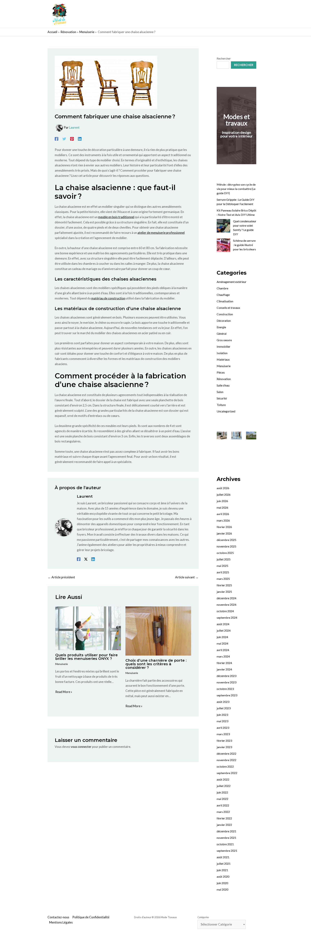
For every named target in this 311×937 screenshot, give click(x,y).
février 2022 (224, 818)
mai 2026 (222, 507)
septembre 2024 (227, 617)
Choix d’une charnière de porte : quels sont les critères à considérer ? (156, 664)
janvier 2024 (224, 669)
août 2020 (223, 876)
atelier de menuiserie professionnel (161, 233)
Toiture (221, 404)
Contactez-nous (58, 917)
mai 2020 (222, 889)
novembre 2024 (226, 604)
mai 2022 (222, 798)
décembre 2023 (226, 675)
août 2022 (223, 779)
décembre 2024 (226, 598)
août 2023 (223, 701)
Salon (220, 392)
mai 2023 (222, 721)
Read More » (63, 692)
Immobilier (223, 346)
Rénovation (224, 379)
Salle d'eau (223, 385)
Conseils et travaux (228, 307)
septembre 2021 (227, 850)
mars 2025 (223, 578)
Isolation (222, 353)
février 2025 (224, 585)
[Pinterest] (72, 139)
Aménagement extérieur (231, 281)
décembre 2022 (226, 753)
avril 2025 (223, 572)
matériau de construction (108, 298)
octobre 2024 (225, 611)
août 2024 (223, 624)
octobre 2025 (225, 552)
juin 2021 (222, 870)
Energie (221, 327)
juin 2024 (222, 637)
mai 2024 (222, 643)
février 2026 (224, 527)
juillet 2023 (224, 708)
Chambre (222, 288)
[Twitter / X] (86, 559)
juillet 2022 (224, 786)
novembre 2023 (226, 682)
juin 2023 (222, 714)
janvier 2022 (224, 824)
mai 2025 (222, 565)
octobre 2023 (225, 688)
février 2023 (224, 740)
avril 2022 (223, 805)
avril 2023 (223, 727)
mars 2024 (223, 656)
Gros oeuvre (224, 340)
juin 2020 (222, 883)
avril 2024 (223, 650)
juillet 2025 (224, 559)
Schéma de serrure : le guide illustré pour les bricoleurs (244, 245)
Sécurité (222, 398)
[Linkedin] (80, 139)
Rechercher (224, 58)
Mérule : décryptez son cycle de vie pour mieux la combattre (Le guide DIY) (236, 189)
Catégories (203, 917)
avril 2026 (223, 514)
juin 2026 (222, 501)
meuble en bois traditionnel (116, 217)
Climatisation (225, 301)
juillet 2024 (224, 630)
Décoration (224, 320)
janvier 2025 (224, 591)
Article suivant (186, 577)
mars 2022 (223, 811)
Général (221, 333)
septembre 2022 (227, 773)
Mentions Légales (61, 922)
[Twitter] (64, 139)
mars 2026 (223, 520)
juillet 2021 (224, 863)
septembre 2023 (227, 695)
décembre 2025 (226, 540)
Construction (225, 314)
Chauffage (223, 294)
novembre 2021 (226, 837)
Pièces (221, 372)
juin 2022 (222, 792)
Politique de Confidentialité (90, 917)
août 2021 (223, 857)
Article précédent (61, 577)
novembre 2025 (226, 546)
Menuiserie (61, 663)
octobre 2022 (225, 766)
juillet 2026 (224, 494)
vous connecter (81, 747)
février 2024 (224, 663)
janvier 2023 (224, 747)
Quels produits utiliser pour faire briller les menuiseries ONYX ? (86, 657)
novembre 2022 (226, 760)
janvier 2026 (224, 533)
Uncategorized (226, 411)
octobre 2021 (225, 844)
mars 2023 (223, 734)
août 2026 (223, 488)
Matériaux (223, 359)
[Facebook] (56, 139)
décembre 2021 (226, 831)
